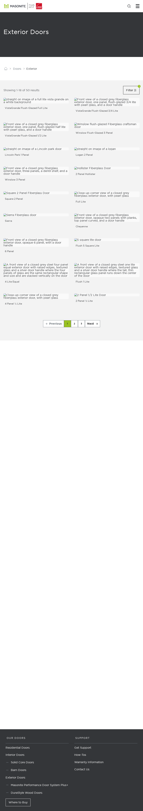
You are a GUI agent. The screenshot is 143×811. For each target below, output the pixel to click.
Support (82, 738)
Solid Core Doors (22, 762)
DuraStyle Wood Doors (26, 792)
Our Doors (16, 738)
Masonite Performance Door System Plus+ (39, 785)
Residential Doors (18, 747)
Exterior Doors (15, 777)
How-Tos (80, 754)
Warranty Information (89, 762)
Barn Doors (18, 770)
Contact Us (81, 769)
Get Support (82, 747)
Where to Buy (18, 802)
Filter (133, 90)
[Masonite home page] (5, 68)
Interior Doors (15, 754)
